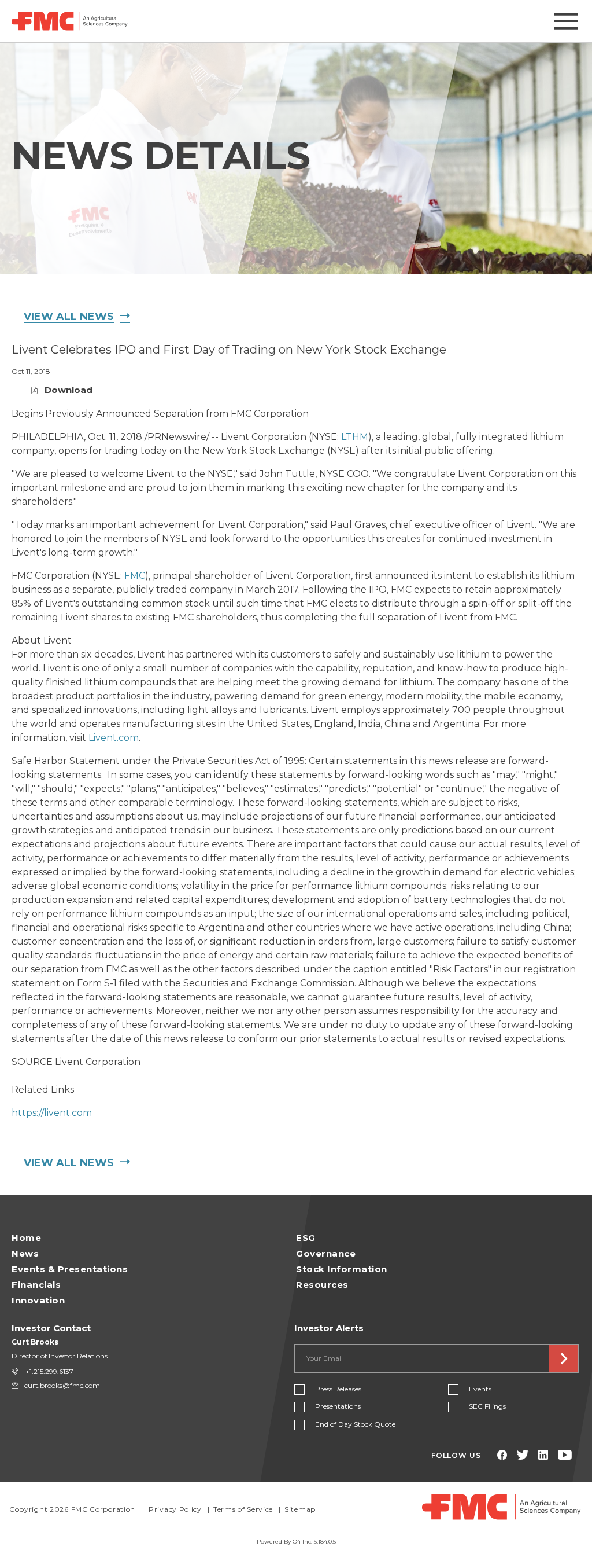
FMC (134, 575)
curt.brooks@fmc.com (62, 1385)
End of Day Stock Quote (355, 1424)
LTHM (354, 436)
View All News (69, 316)
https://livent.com (52, 1112)
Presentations (338, 1406)
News (25, 1253)
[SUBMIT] (563, 1358)
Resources (322, 1284)
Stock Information (341, 1269)
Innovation (38, 1300)
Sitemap (300, 1509)
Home (26, 1237)
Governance (326, 1253)
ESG (306, 1237)
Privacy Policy (175, 1509)
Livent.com (113, 737)
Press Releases (338, 1388)
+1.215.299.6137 (48, 1371)
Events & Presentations (70, 1269)
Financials (36, 1284)
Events (480, 1388)
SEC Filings (487, 1406)
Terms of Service (243, 1509)
